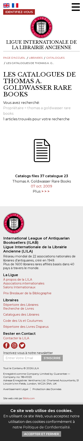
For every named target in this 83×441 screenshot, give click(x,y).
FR (15, 5)
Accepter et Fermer (41, 434)
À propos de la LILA (17, 279)
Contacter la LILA (16, 338)
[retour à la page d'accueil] (41, 223)
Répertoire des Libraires (20, 305)
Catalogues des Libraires (21, 314)
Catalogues (55, 57)
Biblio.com (29, 398)
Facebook (6, 345)
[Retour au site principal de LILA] (41, 27)
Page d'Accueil (14, 57)
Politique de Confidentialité (46, 427)
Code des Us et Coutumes (23, 321)
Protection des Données (47, 389)
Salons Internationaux (19, 287)
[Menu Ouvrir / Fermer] (76, 7)
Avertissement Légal (15, 389)
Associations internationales (23, 283)
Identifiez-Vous (19, 12)
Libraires (36, 57)
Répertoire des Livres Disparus (26, 327)
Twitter (22, 345)
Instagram (14, 345)
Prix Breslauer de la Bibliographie (27, 293)
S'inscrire (52, 358)
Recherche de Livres (18, 308)
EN (6, 5)
